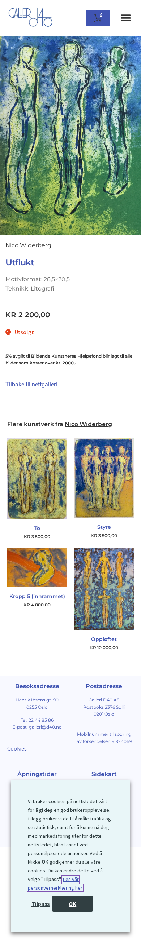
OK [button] (72, 903)
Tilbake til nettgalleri (31, 384)
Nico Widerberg (28, 245)
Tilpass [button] (40, 903)
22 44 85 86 (41, 720)
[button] (126, 18)
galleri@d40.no (45, 727)
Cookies (17, 748)
